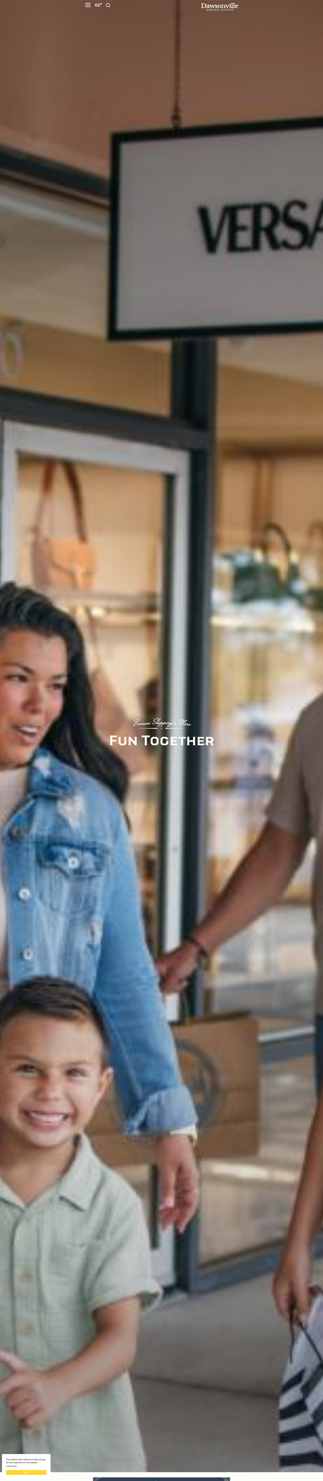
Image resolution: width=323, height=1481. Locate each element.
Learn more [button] (11, 1466)
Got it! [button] (26, 1472)
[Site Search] (108, 5)
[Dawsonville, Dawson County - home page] (219, 7)
